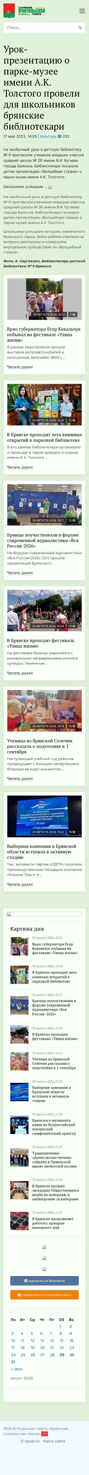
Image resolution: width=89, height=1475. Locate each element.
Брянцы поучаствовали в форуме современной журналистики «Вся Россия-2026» (43, 540)
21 (52, 1347)
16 (71, 1340)
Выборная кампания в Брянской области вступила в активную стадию (41, 851)
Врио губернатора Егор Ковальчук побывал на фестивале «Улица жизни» (44, 334)
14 (52, 1340)
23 (72, 1347)
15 (61, 1340)
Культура (48, 136)
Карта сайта (54, 1441)
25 (23, 1354)
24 (13, 1354)
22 (62, 1347)
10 (13, 1340)
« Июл (16, 1369)
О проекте (30, 1441)
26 (33, 1354)
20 (42, 1347)
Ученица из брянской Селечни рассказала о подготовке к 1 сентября (39, 746)
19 (32, 1347)
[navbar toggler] (82, 11)
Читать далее (20, 366)
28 (52, 1354)
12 (32, 1340)
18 (23, 1347)
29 (62, 1354)
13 (42, 1340)
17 (13, 1347)
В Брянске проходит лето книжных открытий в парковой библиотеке (44, 437)
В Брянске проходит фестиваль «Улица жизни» (40, 643)
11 (22, 1340)
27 (42, 1354)
